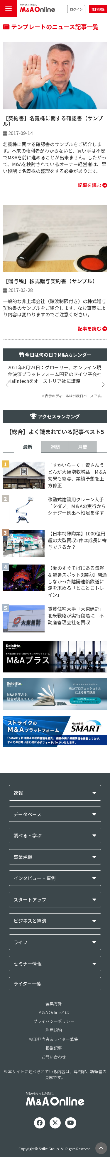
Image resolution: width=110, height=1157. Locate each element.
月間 (82, 446)
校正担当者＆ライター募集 (53, 1039)
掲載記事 (53, 1048)
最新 (27, 446)
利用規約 (53, 1030)
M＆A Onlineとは (53, 1012)
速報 (18, 792)
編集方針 (53, 1003)
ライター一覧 (27, 983)
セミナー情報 (27, 963)
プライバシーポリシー (53, 1021)
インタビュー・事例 (34, 878)
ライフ (20, 942)
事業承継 (22, 857)
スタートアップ (29, 899)
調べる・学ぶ (27, 835)
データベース (27, 814)
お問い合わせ (53, 1057)
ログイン (76, 9)
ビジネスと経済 (29, 920)
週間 (55, 446)
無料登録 (98, 9)
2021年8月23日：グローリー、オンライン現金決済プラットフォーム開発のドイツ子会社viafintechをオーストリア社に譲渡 (54, 374)
